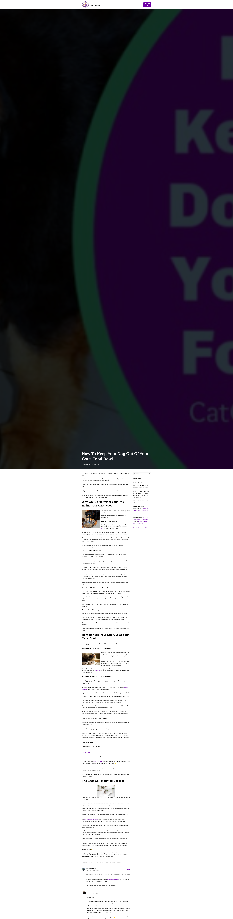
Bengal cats (98, 670)
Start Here (93, 3)
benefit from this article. (113, 879)
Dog (98, 464)
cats (102, 528)
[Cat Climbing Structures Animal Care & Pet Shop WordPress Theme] (85, 4)
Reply (128, 869)
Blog (129, 3)
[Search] (149, 473)
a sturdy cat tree (97, 761)
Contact (134, 3)
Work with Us (147, 4)
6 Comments (93, 464)
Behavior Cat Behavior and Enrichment (117, 3)
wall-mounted (86, 752)
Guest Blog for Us (95, 5)
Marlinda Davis (86, 464)
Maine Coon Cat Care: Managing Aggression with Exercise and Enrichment (141, 487)
